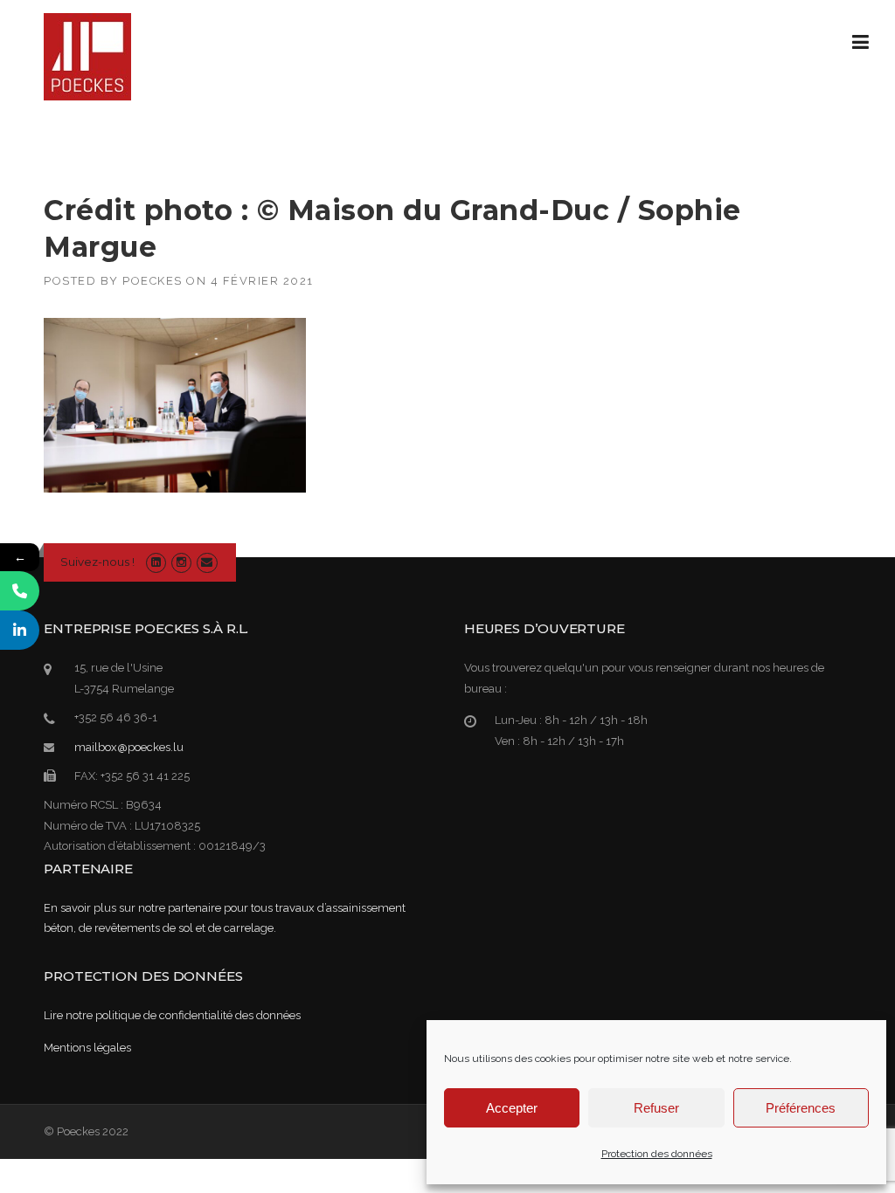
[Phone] (19, 590)
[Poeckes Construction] (87, 56)
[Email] (207, 562)
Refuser (656, 1107)
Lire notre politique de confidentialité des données (172, 1015)
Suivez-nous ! (97, 562)
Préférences (801, 1107)
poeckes (152, 280)
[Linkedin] (156, 562)
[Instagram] (181, 562)
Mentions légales (87, 1047)
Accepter (512, 1107)
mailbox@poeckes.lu (129, 747)
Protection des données (656, 1154)
